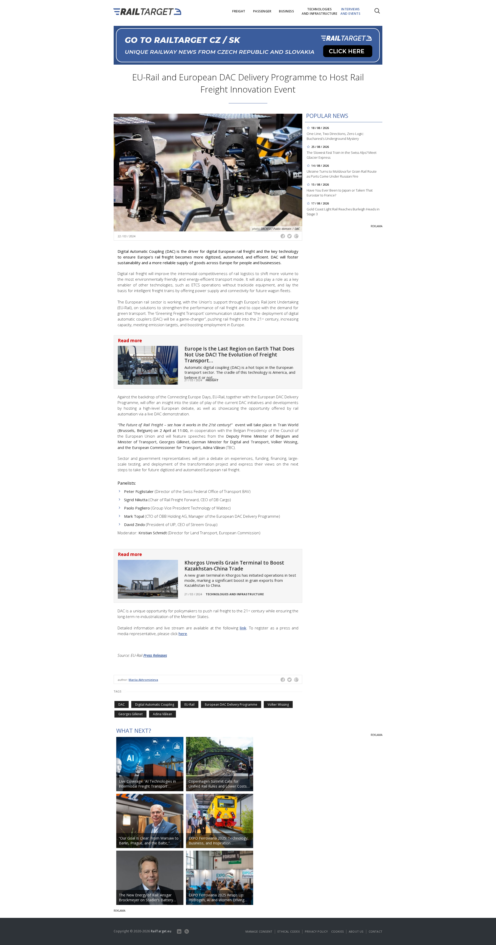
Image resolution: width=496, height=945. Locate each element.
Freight (212, 380)
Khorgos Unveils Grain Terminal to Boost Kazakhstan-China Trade (234, 565)
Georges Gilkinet (130, 714)
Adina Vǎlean (162, 714)
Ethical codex (288, 931)
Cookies (337, 931)
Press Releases (155, 655)
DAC (121, 704)
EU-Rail (189, 704)
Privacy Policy (316, 931)
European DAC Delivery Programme (231, 704)
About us (356, 931)
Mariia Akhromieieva (143, 680)
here (183, 633)
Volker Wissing (278, 704)
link (243, 627)
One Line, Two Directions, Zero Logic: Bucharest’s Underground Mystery (335, 136)
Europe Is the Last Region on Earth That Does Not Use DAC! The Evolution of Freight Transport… (239, 354)
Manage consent (258, 931)
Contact (375, 931)
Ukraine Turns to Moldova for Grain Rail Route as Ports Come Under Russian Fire (342, 174)
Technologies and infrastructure (235, 594)
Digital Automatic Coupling (154, 704)
